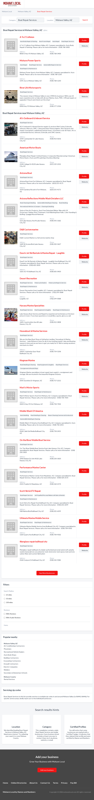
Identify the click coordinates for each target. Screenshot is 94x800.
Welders (7, 670)
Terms (55, 783)
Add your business (47, 770)
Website (85, 46)
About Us (33, 783)
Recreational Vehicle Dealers (14, 652)
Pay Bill (73, 783)
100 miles (9, 602)
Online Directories (19, 783)
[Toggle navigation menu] (91, 4)
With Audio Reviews (13, 618)
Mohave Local (7, 11)
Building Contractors (11, 658)
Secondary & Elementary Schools (15, 673)
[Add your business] (47, 767)
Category (12, 20)
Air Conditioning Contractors (14, 646)
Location (50, 20)
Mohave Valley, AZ (24, 11)
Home (5, 783)
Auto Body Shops (10, 655)
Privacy (64, 783)
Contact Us (45, 783)
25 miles (9, 595)
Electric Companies (11, 667)
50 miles (9, 599)
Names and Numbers (26, 792)
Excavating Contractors (12, 661)
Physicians (7, 649)
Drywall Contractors (11, 664)
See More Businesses (47, 573)
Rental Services (9, 679)
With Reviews (11, 614)
